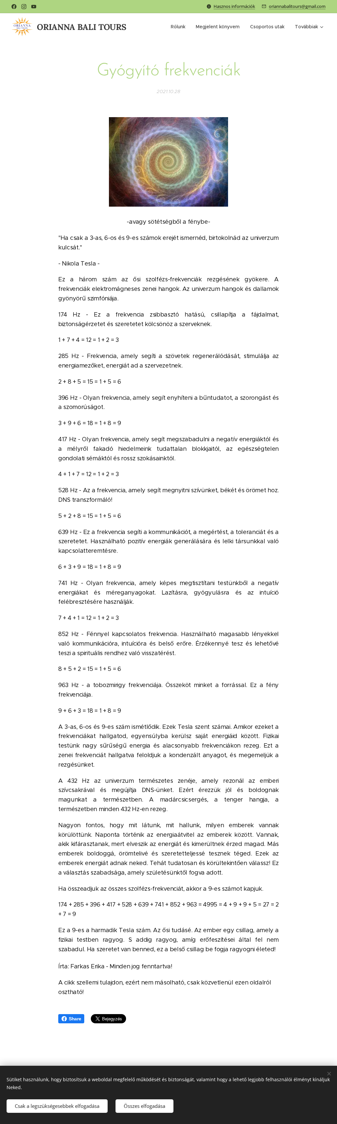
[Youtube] (34, 6)
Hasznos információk (234, 6)
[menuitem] (180, 26)
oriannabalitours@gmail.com (297, 6)
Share (75, 1018)
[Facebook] (14, 6)
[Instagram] (24, 6)
